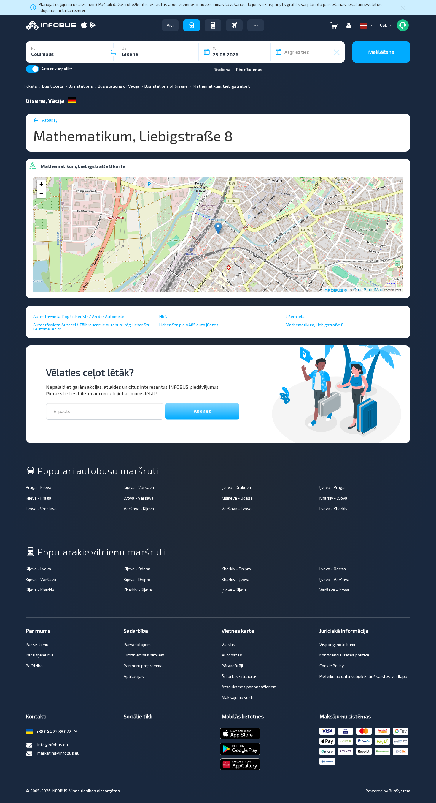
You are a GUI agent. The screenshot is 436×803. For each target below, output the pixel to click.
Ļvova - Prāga (332, 487)
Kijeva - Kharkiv (40, 589)
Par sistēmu (37, 644)
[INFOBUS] (51, 25)
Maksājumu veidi (237, 697)
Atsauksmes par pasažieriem (249, 686)
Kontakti (36, 716)
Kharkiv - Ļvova (333, 497)
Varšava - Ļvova (237, 508)
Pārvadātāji (232, 665)
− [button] (41, 193)
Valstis (228, 644)
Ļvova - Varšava (139, 497)
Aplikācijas (134, 676)
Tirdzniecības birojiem (144, 654)
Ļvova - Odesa (332, 568)
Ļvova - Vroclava (41, 508)
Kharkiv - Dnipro (236, 568)
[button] (255, 25)
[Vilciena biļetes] (213, 25)
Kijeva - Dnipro (137, 579)
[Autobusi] (191, 25)
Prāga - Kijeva (38, 487)
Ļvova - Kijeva (234, 589)
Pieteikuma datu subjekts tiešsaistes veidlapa (363, 676)
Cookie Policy (331, 665)
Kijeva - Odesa (137, 568)
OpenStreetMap (368, 289)
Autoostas (232, 654)
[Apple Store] (83, 25)
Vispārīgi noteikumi (337, 644)
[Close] (403, 7)
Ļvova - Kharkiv (333, 508)
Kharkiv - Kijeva (138, 589)
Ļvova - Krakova (236, 487)
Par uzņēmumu (39, 654)
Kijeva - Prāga (38, 497)
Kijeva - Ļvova (38, 568)
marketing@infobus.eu (58, 752)
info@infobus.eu (52, 744)
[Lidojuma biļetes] (234, 25)
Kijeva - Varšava (139, 487)
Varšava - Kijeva (139, 508)
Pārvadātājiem (137, 644)
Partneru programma (143, 665)
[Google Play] (92, 25)
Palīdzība (34, 665)
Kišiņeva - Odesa (237, 497)
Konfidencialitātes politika (344, 654)
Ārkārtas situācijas (239, 676)
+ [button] (41, 184)
